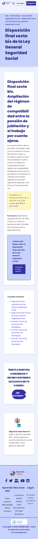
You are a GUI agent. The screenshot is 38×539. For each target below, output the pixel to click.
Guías (19, 504)
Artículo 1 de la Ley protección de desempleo (19, 324)
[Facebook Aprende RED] (6, 481)
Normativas (15, 16)
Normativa (19, 514)
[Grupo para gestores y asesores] (17, 481)
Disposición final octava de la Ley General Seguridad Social (21, 316)
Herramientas (19, 508)
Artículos (19, 511)
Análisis (19, 501)
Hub (7, 16)
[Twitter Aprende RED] (11, 481)
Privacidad (30, 495)
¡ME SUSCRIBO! (17, 394)
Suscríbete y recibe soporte (19, 269)
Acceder (20, 3)
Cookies (30, 498)
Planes (7, 508)
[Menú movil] (13, 3)
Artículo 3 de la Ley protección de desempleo (19, 341)
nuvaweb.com (21, 532)
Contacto (7, 511)
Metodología (7, 505)
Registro (31, 3)
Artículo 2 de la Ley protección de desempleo (19, 333)
